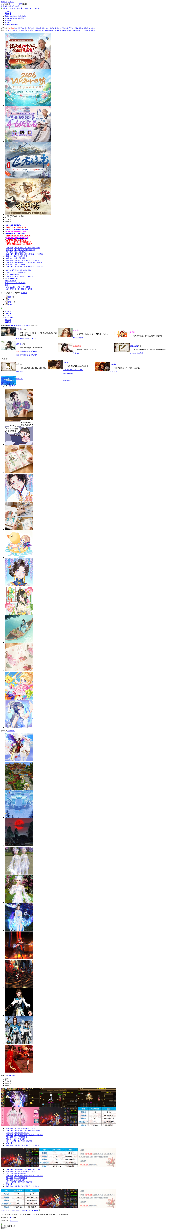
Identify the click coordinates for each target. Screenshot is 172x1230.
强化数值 (51, 30)
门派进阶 (17, 30)
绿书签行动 (67, 380)
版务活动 (9, 250)
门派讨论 (19, 344)
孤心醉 (10, 304)
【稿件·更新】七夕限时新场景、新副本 (28, 262)
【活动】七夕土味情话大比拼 (24, 250)
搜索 (20, 4)
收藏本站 (11, 2)
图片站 (75, 338)
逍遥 (35, 351)
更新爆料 (133, 353)
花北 (9, 299)
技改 (6, 285)
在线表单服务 (68, 370)
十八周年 (11, 28)
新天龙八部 (10, 1210)
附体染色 (92, 28)
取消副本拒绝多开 (20, 256)
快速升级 (17, 28)
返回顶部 (4, 1228)
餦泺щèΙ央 (19, 325)
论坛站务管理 (68, 373)
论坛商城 (14, 18)
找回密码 (7, 6)
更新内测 (9, 262)
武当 (32, 355)
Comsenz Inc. (14, 1221)
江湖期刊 (19, 339)
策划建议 (113, 364)
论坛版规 (8, 311)
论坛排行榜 (9, 318)
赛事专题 (140, 353)
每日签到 (8, 22)
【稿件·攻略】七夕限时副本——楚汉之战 (28, 266)
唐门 (32, 351)
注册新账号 (15, 6)
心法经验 (65, 28)
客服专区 (66, 362)
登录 (2, 6)
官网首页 (8, 14)
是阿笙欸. (27, 325)
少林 (21, 351)
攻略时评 (9, 248)
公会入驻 (33, 339)
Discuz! (11, 1217)
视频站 (80, 338)
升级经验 (51, 28)
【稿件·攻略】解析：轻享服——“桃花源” (28, 254)
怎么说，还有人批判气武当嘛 (15, 283)
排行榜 (11, 24)
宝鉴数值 (78, 30)
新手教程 (8, 315)
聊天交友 (9, 256)
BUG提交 (113, 372)
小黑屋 (3, 1210)
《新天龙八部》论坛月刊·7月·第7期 (26, 260)
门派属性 (24, 28)
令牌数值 (71, 30)
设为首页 (4, 2)
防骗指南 (8, 313)
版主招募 (8, 322)
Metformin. (11, 325)
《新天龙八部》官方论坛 (29, 1210)
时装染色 (85, 28)
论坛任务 (8, 20)
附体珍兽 (78, 28)
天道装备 (92, 30)
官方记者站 (134, 346)
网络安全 (19, 379)
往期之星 (24, 293)
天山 (17, 355)
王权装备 (85, 30)
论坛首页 (8, 12)
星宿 (21, 355)
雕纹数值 (65, 30)
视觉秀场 (76, 330)
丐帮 (28, 351)
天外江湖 (11, 30)
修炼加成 (31, 30)
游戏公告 (19, 372)
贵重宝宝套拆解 (19, 264)
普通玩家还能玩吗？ (21, 252)
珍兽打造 (44, 28)
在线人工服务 (78, 370)
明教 (35, 355)
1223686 (10, 297)
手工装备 (71, 28)
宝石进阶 (38, 30)
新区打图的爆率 (19, 258)
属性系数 (24, 30)
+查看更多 (11, 386)
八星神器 (44, 30)
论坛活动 (8, 320)
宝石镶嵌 (31, 28)
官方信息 (19, 364)
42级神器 (38, 28)
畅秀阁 (132, 332)
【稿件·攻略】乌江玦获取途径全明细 (27, 248)
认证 (78, 353)
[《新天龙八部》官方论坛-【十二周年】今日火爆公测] (20, 8)
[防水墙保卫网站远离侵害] (39, 1210)
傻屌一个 (11, 302)
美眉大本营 (77, 346)
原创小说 (26, 339)
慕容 (25, 355)
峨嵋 (25, 351)
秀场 (74, 353)
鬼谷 (17, 351)
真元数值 (58, 30)
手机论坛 (16, 16)
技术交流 (9, 252)
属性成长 (58, 28)
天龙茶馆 (19, 329)
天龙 (28, 355)
